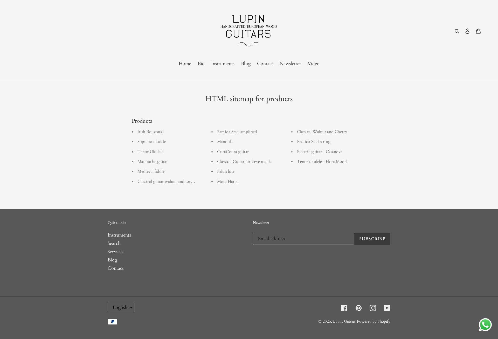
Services (115, 251)
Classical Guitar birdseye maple (244, 161)
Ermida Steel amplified (237, 132)
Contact (116, 268)
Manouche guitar (152, 161)
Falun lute (225, 171)
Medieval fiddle (150, 171)
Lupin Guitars (344, 321)
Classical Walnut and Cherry (322, 132)
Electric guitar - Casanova (319, 152)
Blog (112, 260)
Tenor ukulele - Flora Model (322, 161)
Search (114, 243)
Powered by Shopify (373, 321)
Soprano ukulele (151, 141)
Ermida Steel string (313, 141)
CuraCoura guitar (233, 152)
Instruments (119, 235)
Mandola (225, 141)
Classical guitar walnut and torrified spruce (174, 181)
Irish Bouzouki (150, 132)
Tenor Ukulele (150, 152)
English (120, 307)
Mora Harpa (228, 181)
